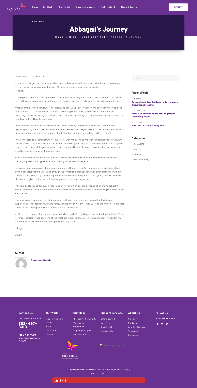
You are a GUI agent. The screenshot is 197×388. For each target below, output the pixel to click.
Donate (49, 334)
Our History (133, 319)
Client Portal (106, 327)
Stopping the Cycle (82, 330)
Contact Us (133, 335)
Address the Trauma (82, 334)
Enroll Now (105, 323)
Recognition (133, 331)
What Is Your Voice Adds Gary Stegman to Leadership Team (154, 115)
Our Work (47, 7)
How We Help (107, 331)
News (136, 149)
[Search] (176, 78)
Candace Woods (22, 77)
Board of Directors (136, 327)
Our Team (132, 323)
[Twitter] (162, 324)
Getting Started (108, 319)
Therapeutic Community (84, 319)
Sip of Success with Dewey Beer (148, 125)
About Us (37, 21)
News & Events (129, 7)
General (137, 144)
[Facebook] (157, 324)
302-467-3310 (27, 325)
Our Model (64, 7)
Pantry (136, 154)
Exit (63, 380)
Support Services (85, 7)
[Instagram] (167, 324)
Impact (49, 326)
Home (35, 7)
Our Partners (52, 330)
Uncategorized (140, 159)
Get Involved (108, 7)
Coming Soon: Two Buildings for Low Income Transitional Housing (155, 103)
